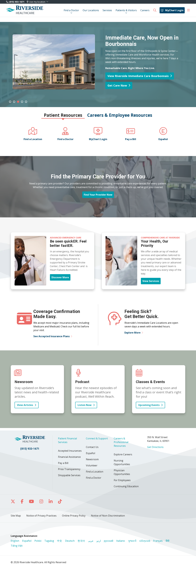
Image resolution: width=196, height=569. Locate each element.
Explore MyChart (30, 73)
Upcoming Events (149, 405)
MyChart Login (174, 10)
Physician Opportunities (122, 472)
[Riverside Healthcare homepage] (24, 10)
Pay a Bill (63, 463)
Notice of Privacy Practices (41, 515)
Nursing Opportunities (122, 462)
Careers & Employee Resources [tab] (119, 115)
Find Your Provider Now (98, 194)
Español (90, 453)
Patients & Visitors (126, 10)
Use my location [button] (37, 2)
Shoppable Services (69, 475)
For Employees (122, 480)
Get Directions (155, 447)
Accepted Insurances (70, 450)
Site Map (16, 515)
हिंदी (167, 540)
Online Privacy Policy (73, 515)
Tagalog (49, 540)
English (15, 540)
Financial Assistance (69, 457)
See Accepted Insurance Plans (51, 336)
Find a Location (94, 471)
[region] (98, 64)
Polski (37, 540)
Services (107, 10)
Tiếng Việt (17, 545)
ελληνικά (144, 540)
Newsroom (92, 459)
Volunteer (91, 465)
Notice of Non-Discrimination (108, 515)
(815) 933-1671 (16, 1)
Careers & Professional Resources (121, 442)
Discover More (60, 277)
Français (158, 540)
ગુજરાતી (132, 540)
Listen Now (85, 405)
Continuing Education (126, 486)
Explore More (132, 332)
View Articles (25, 405)
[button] (188, 10)
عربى (91, 540)
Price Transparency (69, 469)
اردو (99, 540)
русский (108, 540)
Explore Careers (123, 454)
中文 (59, 540)
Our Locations (91, 10)
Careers (144, 10)
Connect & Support (97, 438)
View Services (150, 281)
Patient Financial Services (67, 440)
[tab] (10, 102)
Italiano (120, 540)
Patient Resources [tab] (63, 115)
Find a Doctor (71, 10)
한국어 (81, 540)
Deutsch (70, 540)
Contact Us (92, 447)
